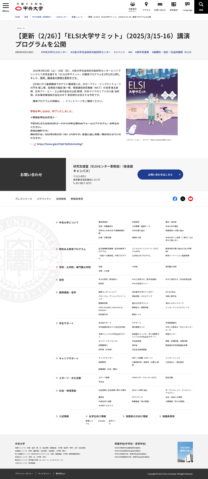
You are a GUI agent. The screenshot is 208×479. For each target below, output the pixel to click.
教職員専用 (168, 416)
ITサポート (136, 322)
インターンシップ (173, 357)
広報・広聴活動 (105, 237)
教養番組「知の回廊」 (141, 401)
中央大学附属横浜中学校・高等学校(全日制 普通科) (132, 457)
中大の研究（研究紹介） (109, 279)
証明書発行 (103, 345)
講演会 (101, 397)
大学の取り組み (138, 230)
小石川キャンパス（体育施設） (25, 463)
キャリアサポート (69, 358)
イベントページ (73, 101)
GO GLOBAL (171, 292)
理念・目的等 (171, 222)
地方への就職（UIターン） (143, 357)
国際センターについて (108, 292)
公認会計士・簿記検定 (175, 362)
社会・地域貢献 (67, 390)
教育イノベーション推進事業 (177, 255)
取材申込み (60, 473)
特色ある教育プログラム (72, 249)
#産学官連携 (142, 52)
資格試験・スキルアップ (142, 296)
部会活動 (169, 377)
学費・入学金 (104, 271)
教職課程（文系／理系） (109, 369)
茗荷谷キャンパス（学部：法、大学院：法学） (31, 457)
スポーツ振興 (104, 377)
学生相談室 (136, 341)
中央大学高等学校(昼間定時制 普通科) (128, 448)
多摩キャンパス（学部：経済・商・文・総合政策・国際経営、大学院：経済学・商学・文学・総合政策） (51, 448)
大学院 (134, 266)
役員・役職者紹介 (106, 226)
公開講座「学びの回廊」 (176, 401)
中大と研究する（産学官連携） (145, 279)
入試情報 (64, 416)
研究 (61, 280)
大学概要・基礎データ (141, 226)
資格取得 (102, 362)
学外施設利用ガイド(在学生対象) (112, 327)
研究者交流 (103, 314)
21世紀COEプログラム (141, 255)
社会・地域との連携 (174, 397)
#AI (130, 52)
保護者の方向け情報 (137, 416)
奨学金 (134, 345)
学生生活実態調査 (139, 349)
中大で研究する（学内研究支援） (179, 279)
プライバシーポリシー (24, 473)
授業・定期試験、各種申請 (176, 341)
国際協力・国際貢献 (140, 307)
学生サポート (66, 323)
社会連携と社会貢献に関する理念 (112, 390)
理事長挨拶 (103, 222)
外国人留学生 (171, 296)
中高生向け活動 (105, 401)
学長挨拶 (135, 222)
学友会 (101, 381)
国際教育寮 (103, 303)
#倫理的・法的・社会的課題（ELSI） (172, 52)
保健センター (171, 334)
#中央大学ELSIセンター (54, 52)
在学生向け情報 (97, 416)
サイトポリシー (44, 473)
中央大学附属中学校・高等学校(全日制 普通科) (131, 454)
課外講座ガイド (138, 327)
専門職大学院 (171, 266)
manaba (101, 420)
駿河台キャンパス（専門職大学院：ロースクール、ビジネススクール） (39, 460)
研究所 (101, 283)
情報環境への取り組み (175, 230)
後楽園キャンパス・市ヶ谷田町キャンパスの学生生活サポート (145, 335)
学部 (100, 266)
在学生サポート (105, 322)
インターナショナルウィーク (177, 307)
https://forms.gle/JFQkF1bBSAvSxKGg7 (60, 144)
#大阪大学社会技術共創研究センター (91, 52)
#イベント (119, 52)
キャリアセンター (106, 357)
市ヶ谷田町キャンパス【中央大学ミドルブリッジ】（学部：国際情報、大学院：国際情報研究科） (48, 454)
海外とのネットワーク (175, 303)
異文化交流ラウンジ (140, 303)
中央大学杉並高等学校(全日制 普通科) (128, 451)
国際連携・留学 (67, 292)
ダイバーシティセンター (108, 341)
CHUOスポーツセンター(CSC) (144, 377)
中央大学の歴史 (172, 226)
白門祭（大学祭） (106, 349)
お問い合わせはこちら (160, 174)
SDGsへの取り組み (140, 390)
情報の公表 (136, 237)
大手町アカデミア (106, 405)
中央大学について (69, 222)
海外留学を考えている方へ (143, 292)
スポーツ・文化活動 (70, 378)
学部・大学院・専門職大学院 (75, 267)
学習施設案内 (171, 322)
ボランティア (137, 397)
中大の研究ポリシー (140, 283)
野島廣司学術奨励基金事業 (176, 345)
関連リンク (136, 314)
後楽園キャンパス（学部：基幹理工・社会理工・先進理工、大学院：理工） (41, 451)
